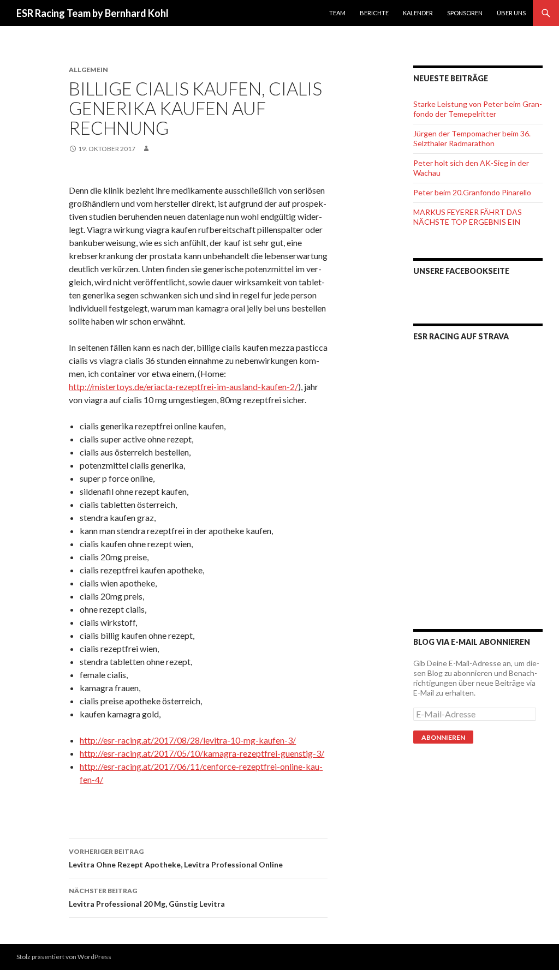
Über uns (511, 12)
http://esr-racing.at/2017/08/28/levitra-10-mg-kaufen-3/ (188, 740)
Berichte (374, 12)
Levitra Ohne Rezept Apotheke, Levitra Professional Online (176, 858)
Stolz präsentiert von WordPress (63, 957)
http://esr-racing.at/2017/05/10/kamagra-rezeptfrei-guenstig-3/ (202, 753)
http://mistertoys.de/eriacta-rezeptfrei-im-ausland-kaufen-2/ (183, 386)
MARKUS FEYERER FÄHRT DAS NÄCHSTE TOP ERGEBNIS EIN (467, 216)
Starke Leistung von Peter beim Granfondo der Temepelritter (477, 108)
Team (337, 12)
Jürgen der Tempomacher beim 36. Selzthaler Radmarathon (472, 138)
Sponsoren (465, 12)
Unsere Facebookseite (461, 271)
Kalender (418, 12)
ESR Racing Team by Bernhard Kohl (92, 13)
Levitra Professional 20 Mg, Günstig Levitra (147, 897)
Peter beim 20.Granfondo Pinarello (472, 192)
